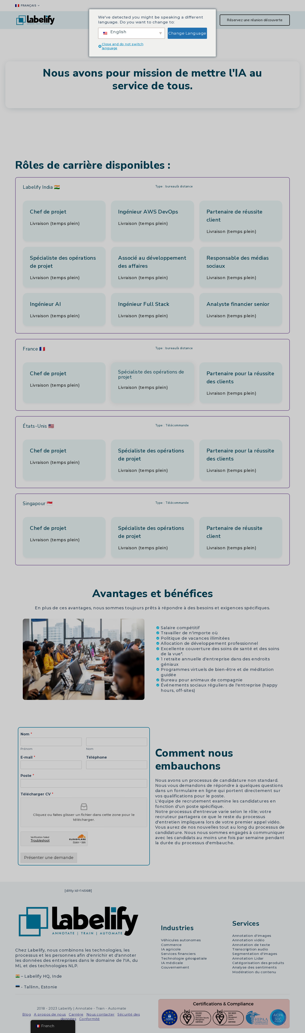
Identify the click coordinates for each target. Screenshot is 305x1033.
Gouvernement (175, 967)
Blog (26, 1014)
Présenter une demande (48, 857)
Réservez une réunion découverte (255, 20)
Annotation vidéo (248, 940)
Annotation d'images (251, 935)
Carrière (76, 1014)
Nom (26, 734)
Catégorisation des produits (258, 963)
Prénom (26, 749)
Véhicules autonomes (181, 940)
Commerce (171, 945)
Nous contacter (100, 1014)
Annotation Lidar (247, 958)
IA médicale (172, 963)
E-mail (28, 757)
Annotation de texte (251, 945)
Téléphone (96, 757)
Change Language (187, 33)
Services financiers (178, 954)
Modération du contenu (254, 972)
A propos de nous (50, 1014)
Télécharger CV (37, 794)
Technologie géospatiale (184, 958)
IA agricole (171, 949)
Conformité (89, 1019)
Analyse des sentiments (254, 967)
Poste (27, 776)
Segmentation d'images (254, 954)
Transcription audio (250, 949)
